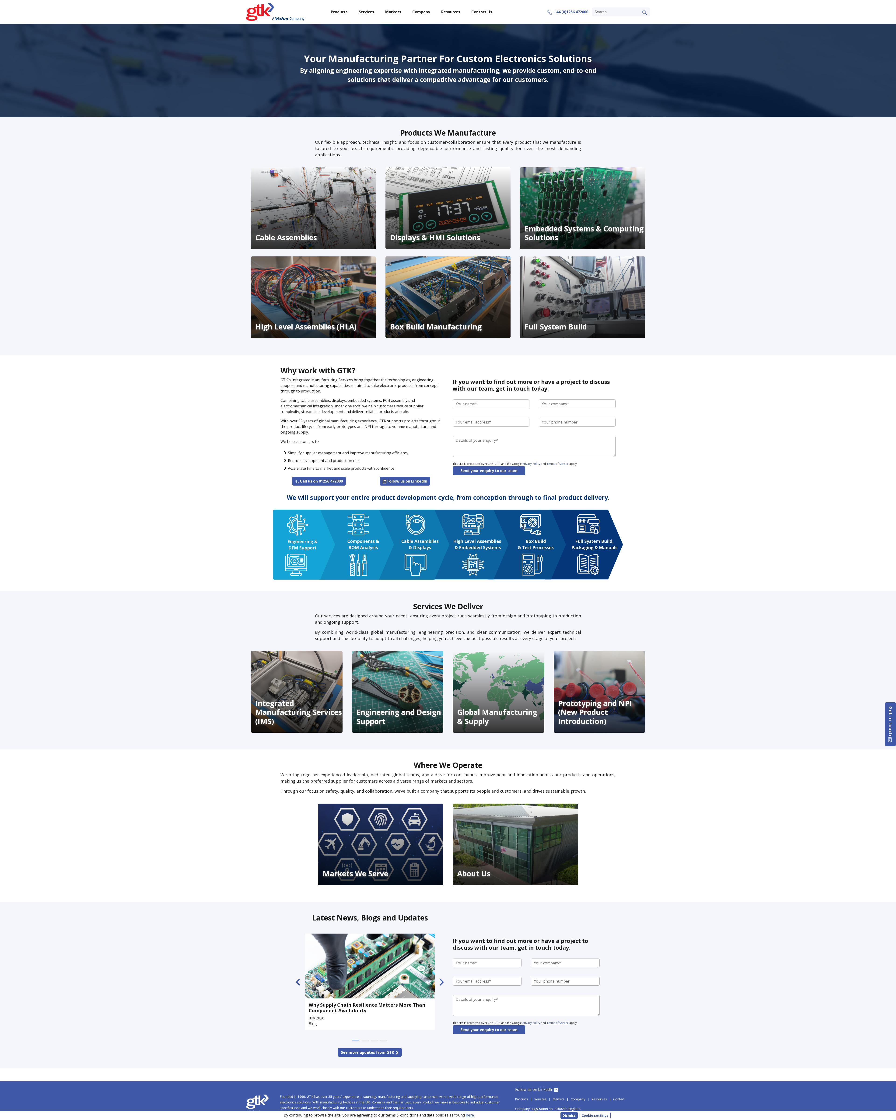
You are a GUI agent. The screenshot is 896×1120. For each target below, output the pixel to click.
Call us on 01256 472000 (321, 481)
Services (540, 1099)
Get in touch (890, 721)
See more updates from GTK (368, 1052)
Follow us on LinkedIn (406, 481)
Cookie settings (595, 1115)
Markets (558, 1099)
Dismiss (569, 1115)
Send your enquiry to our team (489, 470)
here (470, 1115)
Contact (618, 1099)
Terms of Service (558, 464)
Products (521, 1099)
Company (578, 1099)
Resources (599, 1099)
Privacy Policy (531, 464)
